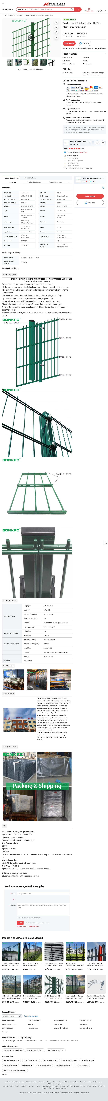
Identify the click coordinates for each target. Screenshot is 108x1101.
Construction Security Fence (13, 1050)
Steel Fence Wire (27, 1065)
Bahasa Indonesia (61, 1088)
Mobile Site (51, 1084)
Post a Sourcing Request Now (28, 926)
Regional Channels (85, 1082)
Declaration (76, 1092)
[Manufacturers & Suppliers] (54, 4)
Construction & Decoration (15, 15)
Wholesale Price (63, 1082)
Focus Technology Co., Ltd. (40, 1092)
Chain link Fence (85, 1020)
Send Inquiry (69, 43)
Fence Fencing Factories (69, 1060)
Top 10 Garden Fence (81, 1065)
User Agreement (65, 1092)
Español (23, 1086)
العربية (77, 1086)
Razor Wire (83, 1024)
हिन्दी (94, 1086)
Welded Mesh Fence (8, 1024)
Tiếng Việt (51, 1088)
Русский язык (47, 1086)
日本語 (89, 1086)
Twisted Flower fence (61, 1028)
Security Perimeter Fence (56, 1050)
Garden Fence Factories (11, 1060)
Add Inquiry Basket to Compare (31, 69)
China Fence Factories (31, 1060)
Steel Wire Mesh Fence (63, 1065)
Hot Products (9, 1082)
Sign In (66, 168)
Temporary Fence (59, 1020)
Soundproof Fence (86, 1028)
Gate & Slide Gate (7, 1028)
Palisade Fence (33, 1028)
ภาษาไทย (100, 1086)
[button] (65, 182)
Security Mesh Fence (47, 15)
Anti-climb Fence (33, 1020)
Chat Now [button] (85, 43)
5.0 (83, 181)
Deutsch (62, 1086)
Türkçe (44, 1088)
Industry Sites (74, 1082)
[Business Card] (103, 187)
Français (38, 1086)
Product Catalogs (32, 1016)
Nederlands (70, 1086)
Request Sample (100, 48)
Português (31, 1086)
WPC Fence (31, 1024)
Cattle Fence (58, 1024)
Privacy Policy (85, 1092)
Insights (58, 1084)
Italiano (55, 1086)
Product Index (97, 1082)
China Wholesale (52, 1082)
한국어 (83, 1086)
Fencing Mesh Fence (10, 1065)
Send (20, 923)
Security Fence (35, 15)
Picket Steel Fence (8, 1020)
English (17, 1086)
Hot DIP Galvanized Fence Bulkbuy (15, 1071)
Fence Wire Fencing (87, 1060)
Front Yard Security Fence (35, 1050)
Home (4, 15)
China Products (19, 1082)
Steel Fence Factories (49, 1060)
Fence (27, 15)
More (4, 1074)
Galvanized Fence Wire (43, 1065)
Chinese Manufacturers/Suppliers (35, 1082)
